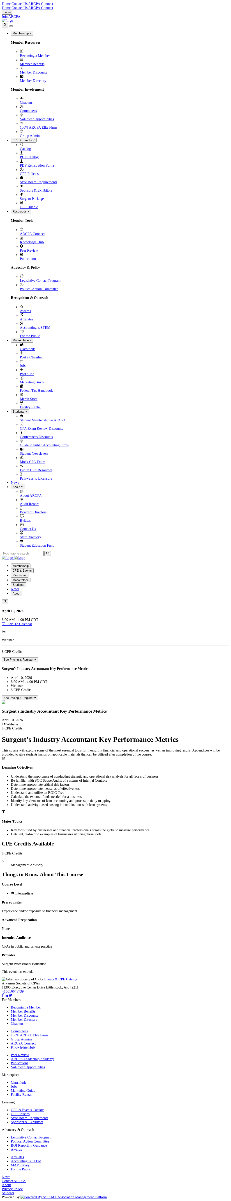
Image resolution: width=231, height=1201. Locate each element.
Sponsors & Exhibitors (36, 190)
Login (7, 12)
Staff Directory (30, 537)
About (17, 487)
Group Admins (30, 136)
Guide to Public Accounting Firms (44, 445)
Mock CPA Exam (32, 462)
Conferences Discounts (36, 437)
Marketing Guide (32, 382)
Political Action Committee (39, 289)
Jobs (23, 365)
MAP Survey (20, 1165)
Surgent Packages (32, 199)
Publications (28, 259)
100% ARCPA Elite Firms (38, 127)
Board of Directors (33, 512)
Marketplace (21, 340)
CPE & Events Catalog (27, 1110)
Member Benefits (32, 64)
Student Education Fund (37, 545)
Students (19, 411)
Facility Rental (30, 407)
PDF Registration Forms (37, 165)
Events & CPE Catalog (60, 979)
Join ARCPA (11, 16)
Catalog (25, 149)
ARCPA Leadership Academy (32, 1059)
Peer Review (29, 250)
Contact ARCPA (14, 1181)
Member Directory (33, 81)
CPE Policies (29, 174)
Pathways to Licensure (36, 478)
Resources (20, 211)
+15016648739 (13, 991)
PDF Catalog (29, 157)
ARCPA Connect (40, 4)
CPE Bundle (29, 207)
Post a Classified (31, 357)
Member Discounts (33, 72)
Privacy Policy (12, 1189)
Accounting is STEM (35, 327)
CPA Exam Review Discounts (41, 428)
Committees (28, 111)
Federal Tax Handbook (36, 390)
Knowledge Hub (32, 242)
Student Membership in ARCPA (43, 420)
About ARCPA (31, 495)
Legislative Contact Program (40, 280)
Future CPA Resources (36, 470)
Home (6, 4)
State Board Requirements (38, 182)
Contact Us (20, 4)
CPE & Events (23, 140)
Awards (25, 311)
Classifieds (27, 349)
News (15, 482)
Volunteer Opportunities (37, 119)
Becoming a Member (35, 56)
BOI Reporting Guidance (29, 1145)
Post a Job (27, 374)
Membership (21, 33)
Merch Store (28, 399)
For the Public (30, 336)
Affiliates (26, 319)
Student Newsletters (34, 453)
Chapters (26, 102)
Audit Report (29, 504)
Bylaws (25, 520)
